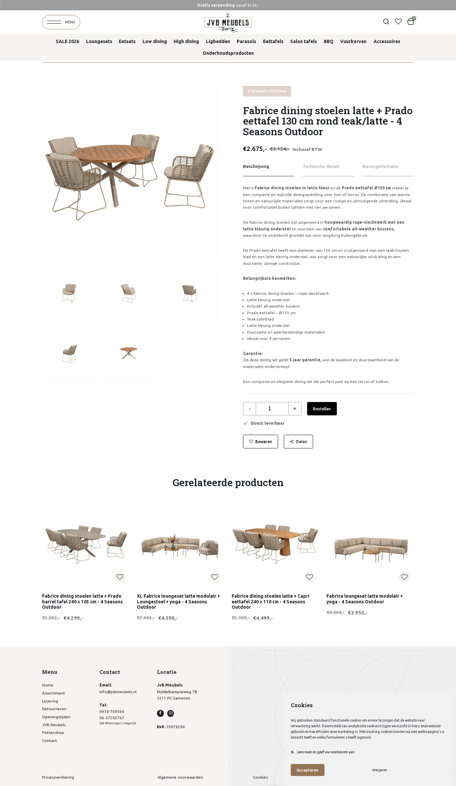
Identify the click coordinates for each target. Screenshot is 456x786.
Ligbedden (218, 41)
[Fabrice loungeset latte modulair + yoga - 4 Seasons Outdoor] (370, 543)
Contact (49, 740)
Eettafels (273, 41)
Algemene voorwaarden (180, 777)
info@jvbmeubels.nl (118, 692)
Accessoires (387, 41)
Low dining (155, 41)
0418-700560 (111, 711)
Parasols (246, 41)
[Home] (228, 22)
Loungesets (99, 41)
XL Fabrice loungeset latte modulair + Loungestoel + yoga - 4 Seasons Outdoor (178, 601)
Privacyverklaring (58, 777)
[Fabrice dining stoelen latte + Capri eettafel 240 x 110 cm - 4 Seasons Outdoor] (275, 543)
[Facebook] (160, 713)
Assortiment (53, 693)
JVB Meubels (54, 725)
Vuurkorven (353, 41)
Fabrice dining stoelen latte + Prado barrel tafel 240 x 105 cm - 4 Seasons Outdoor (82, 601)
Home (47, 685)
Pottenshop (53, 732)
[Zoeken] (386, 22)
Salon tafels (303, 41)
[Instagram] (170, 713)
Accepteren (307, 770)
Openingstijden (56, 717)
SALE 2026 (67, 41)
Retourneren (54, 709)
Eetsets (127, 41)
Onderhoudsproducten (228, 53)
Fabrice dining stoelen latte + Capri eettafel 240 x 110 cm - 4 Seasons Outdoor (270, 601)
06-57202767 (111, 718)
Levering (50, 701)
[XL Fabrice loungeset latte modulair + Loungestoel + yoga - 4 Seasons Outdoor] (181, 543)
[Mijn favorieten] (398, 22)
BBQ (328, 41)
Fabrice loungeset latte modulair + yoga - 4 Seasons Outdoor (364, 598)
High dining (186, 41)
